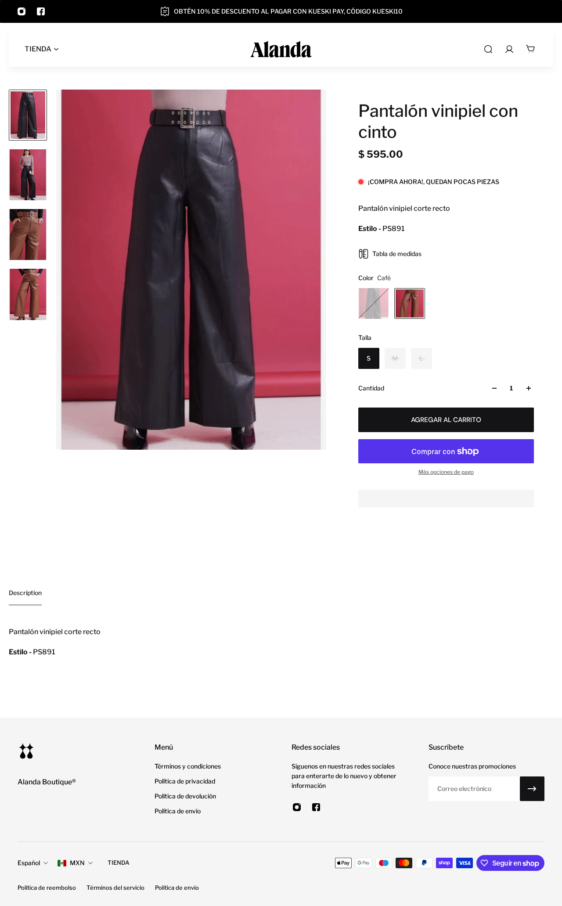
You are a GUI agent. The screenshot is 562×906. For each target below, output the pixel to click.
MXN (77, 862)
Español (29, 862)
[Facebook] (40, 11)
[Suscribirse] (532, 788)
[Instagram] (21, 11)
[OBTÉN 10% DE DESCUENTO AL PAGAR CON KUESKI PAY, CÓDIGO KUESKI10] (281, 11)
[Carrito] (530, 49)
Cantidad (371, 388)
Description (25, 592)
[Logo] (281, 49)
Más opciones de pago (446, 472)
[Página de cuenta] (509, 49)
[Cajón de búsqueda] (488, 49)
